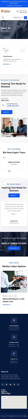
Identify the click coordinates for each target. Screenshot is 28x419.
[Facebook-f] (2, 384)
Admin (15, 296)
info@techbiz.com (14, 361)
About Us (6, 112)
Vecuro (25, 416)
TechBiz (11, 416)
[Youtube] (10, 384)
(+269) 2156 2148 (23, 12)
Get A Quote (13, 248)
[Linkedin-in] (14, 384)
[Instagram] (18, 384)
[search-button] (25, 17)
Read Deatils (6, 304)
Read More (6, 64)
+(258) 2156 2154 (13, 106)
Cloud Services (7, 56)
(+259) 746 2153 (14, 363)
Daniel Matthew (14, 162)
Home (2, 31)
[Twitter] (6, 384)
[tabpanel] (14, 163)
